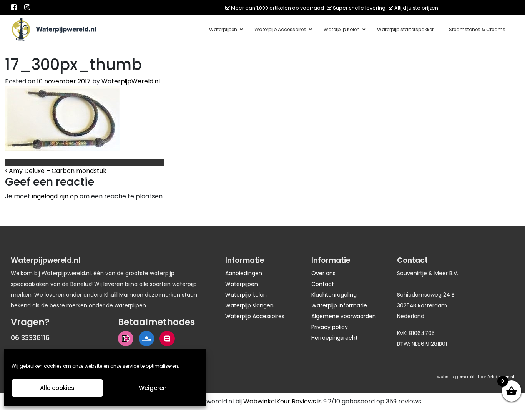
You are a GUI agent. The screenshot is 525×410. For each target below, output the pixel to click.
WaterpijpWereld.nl (130, 81)
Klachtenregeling (334, 295)
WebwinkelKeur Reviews (279, 401)
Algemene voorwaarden (343, 316)
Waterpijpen (241, 284)
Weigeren (153, 388)
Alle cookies (57, 388)
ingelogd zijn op (55, 196)
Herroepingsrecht (334, 338)
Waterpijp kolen (246, 295)
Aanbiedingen (243, 273)
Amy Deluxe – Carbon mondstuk (56, 170)
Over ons (323, 273)
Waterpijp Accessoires (254, 316)
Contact (322, 284)
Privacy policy (329, 327)
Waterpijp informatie (339, 305)
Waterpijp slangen (249, 305)
